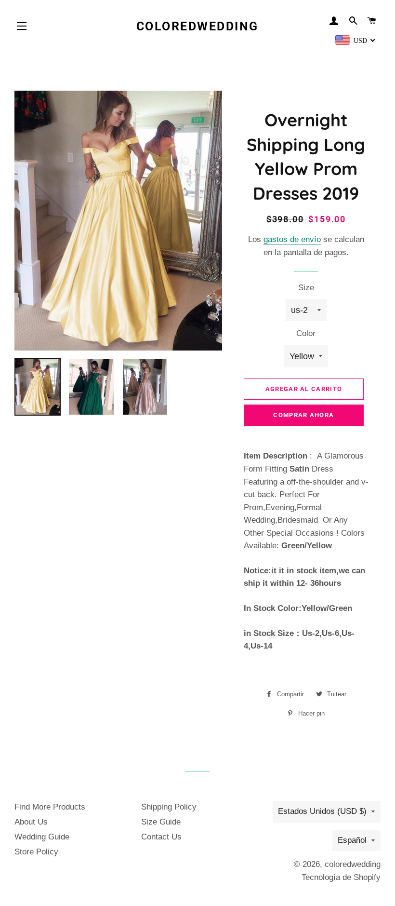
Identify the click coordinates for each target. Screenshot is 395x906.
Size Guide (161, 821)
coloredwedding (197, 26)
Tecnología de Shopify (341, 877)
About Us (31, 821)
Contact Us (161, 836)
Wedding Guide (41, 836)
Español (352, 840)
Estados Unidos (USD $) (322, 811)
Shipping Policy (169, 806)
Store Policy (36, 851)
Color (306, 333)
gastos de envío (292, 239)
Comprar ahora (303, 415)
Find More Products (49, 806)
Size (306, 287)
